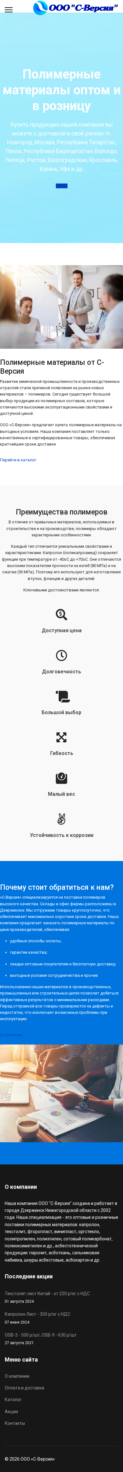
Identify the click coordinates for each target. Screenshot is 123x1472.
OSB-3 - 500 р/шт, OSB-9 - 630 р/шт (41, 1338)
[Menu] (9, 10)
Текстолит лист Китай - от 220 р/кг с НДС (47, 1297)
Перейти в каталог (18, 460)
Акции (61, 186)
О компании (11, 1034)
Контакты (15, 1423)
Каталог (13, 1399)
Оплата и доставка (24, 1387)
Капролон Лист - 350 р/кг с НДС (37, 1318)
